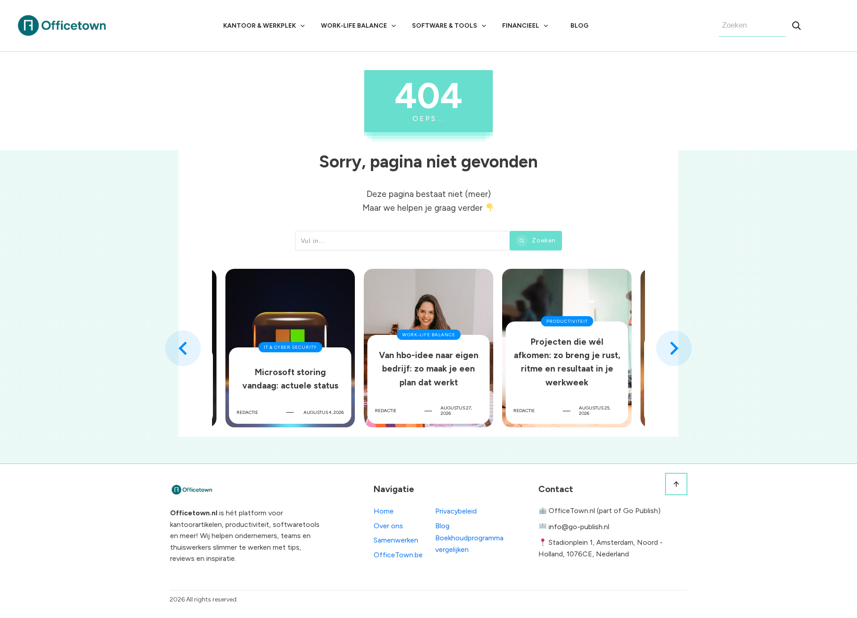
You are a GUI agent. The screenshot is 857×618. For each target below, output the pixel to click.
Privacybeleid (456, 511)
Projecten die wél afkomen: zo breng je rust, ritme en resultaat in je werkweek (567, 348)
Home (384, 511)
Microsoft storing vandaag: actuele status (290, 348)
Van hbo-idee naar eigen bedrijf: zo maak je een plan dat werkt (428, 348)
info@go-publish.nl (579, 526)
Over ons (388, 526)
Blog (442, 526)
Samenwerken (396, 540)
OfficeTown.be (398, 555)
